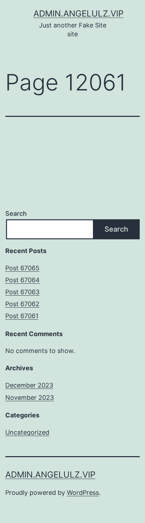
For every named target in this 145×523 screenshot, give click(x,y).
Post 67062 (22, 304)
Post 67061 (21, 316)
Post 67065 (22, 268)
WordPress (83, 492)
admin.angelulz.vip (78, 13)
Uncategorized (27, 432)
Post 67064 (22, 280)
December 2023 (29, 385)
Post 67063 (22, 292)
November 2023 (29, 397)
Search (16, 213)
